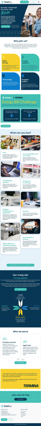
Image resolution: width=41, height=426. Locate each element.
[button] (1, 379)
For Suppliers (23, 415)
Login (33, 2)
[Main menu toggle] (39, 2)
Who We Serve (23, 413)
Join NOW (4, 419)
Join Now (24, 2)
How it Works (23, 411)
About (22, 416)
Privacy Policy (20, 424)
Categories (23, 412)
